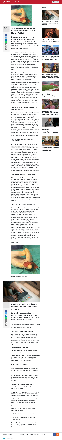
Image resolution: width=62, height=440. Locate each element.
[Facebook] (6, 35)
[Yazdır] (6, 46)
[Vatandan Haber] (11, 1)
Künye (27, 434)
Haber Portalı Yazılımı (9, 438)
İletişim (31, 434)
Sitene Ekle (43, 434)
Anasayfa (22, 434)
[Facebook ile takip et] (54, 434)
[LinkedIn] (6, 40)
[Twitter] (6, 37)
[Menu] (54, 2)
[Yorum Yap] (6, 49)
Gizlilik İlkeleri (36, 434)
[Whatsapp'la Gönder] (6, 42)
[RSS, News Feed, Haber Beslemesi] (57, 434)
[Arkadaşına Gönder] (6, 44)
